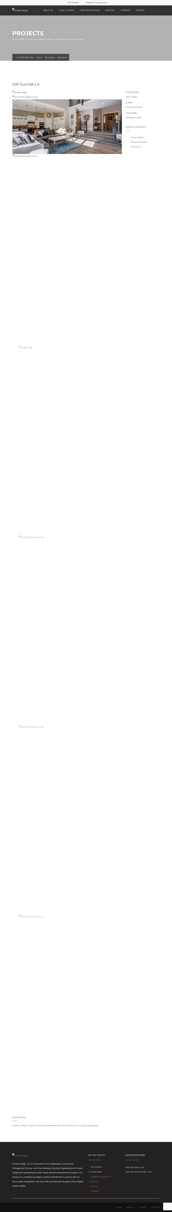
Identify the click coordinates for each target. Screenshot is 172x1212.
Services (109, 10)
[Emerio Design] (20, 10)
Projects (126, 10)
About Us (48, 10)
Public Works (66, 10)
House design (137, 137)
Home (32, 57)
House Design (50, 57)
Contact (140, 10)
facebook (94, 1181)
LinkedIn (94, 1186)
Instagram (95, 1191)
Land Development (89, 10)
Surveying (135, 147)
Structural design (139, 142)
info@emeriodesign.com (96, 3)
